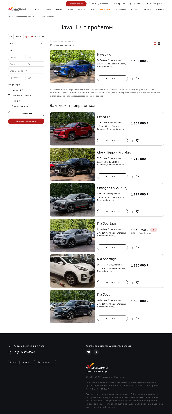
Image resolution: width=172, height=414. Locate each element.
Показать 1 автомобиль (26, 121)
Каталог (37, 9)
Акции (70, 9)
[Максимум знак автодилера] (17, 9)
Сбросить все (26, 113)
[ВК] (88, 352)
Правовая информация (97, 371)
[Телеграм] (96, 352)
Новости (81, 9)
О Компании (121, 9)
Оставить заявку (112, 78)
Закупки (147, 9)
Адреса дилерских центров (29, 345)
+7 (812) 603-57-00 (24, 352)
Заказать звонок (76, 4)
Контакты (160, 9)
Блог (92, 9)
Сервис (59, 9)
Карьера (134, 9)
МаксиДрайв (105, 9)
